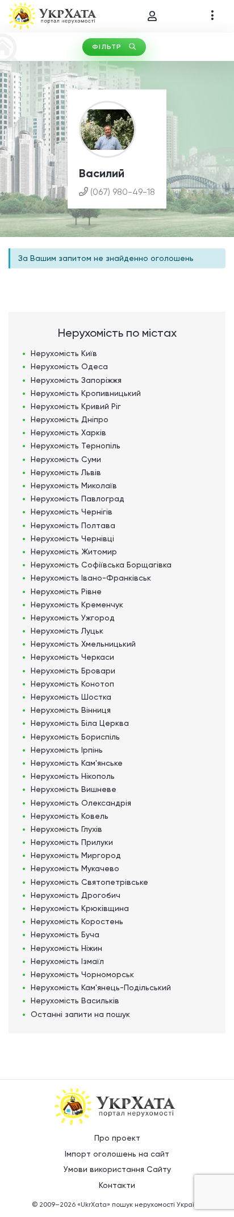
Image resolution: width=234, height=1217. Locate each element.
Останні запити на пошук (80, 1014)
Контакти (117, 1185)
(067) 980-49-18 (122, 191)
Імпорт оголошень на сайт (117, 1153)
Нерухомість (64, 353)
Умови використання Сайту (117, 1169)
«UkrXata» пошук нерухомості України (139, 1204)
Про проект (117, 1137)
